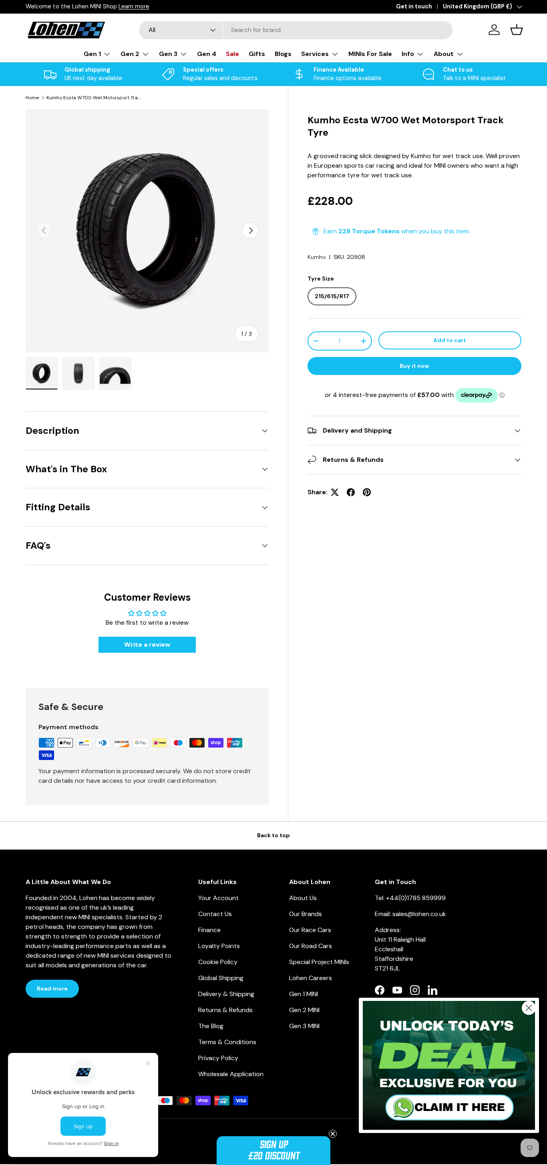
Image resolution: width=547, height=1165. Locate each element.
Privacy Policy (218, 1058)
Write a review (147, 644)
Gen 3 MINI (304, 1026)
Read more (52, 988)
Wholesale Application (230, 1074)
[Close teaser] (333, 1134)
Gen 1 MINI (303, 994)
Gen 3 (168, 54)
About (444, 54)
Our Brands (305, 914)
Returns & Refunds (225, 1010)
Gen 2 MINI (304, 1010)
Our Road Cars (310, 946)
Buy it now (414, 365)
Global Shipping (220, 978)
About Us (303, 898)
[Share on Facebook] (351, 492)
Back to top (273, 835)
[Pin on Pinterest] (367, 492)
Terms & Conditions (227, 1042)
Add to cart (449, 340)
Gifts (257, 54)
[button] (273, 1150)
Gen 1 (92, 54)
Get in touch (414, 6)
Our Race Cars (310, 930)
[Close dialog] (529, 1008)
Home (32, 97)
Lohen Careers (310, 978)
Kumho (317, 257)
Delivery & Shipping (226, 994)
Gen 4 (206, 54)
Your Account (218, 898)
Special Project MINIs (319, 962)
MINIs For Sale (370, 54)
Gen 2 (130, 54)
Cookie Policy (217, 962)
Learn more (134, 6)
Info (408, 54)
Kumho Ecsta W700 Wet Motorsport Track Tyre (94, 97)
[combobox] (295, 30)
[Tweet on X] (335, 492)
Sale (232, 54)
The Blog (210, 1026)
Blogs (283, 54)
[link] (449, 1065)
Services (315, 54)
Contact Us (215, 914)
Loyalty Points (219, 946)
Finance (209, 930)
